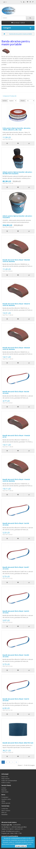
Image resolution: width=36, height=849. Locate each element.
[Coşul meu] (30, 2)
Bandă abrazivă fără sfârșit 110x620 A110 (16, 436)
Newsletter (5, 814)
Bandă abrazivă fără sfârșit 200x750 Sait (18, 743)
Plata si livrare (5, 778)
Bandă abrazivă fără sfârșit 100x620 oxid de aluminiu (16, 348)
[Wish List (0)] (27, 2)
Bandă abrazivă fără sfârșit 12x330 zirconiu (16, 524)
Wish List (4, 812)
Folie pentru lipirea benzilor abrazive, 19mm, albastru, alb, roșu (17, 129)
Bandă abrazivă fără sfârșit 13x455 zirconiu (16, 656)
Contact (4, 788)
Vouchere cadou (6, 799)
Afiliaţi (3, 801)
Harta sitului (5, 792)
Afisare (23, 100)
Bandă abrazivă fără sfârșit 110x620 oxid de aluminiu (16, 480)
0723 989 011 (10, 829)
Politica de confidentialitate (9, 780)
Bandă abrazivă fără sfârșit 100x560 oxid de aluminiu (16, 260)
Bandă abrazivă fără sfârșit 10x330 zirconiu (16, 392)
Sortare (5, 100)
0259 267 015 (19, 829)
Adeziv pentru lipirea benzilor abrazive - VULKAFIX (18, 217)
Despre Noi (5, 777)
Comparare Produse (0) (9, 96)
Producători (5, 797)
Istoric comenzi (6, 810)
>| (16, 762)
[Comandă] (33, 2)
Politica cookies (6, 782)
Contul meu (5, 808)
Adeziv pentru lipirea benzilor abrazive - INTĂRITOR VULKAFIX (18, 173)
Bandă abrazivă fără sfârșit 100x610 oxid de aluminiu (16, 304)
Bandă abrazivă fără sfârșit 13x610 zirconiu (16, 700)
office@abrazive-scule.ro (13, 831)
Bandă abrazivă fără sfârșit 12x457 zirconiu (16, 568)
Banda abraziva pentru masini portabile (20, 34)
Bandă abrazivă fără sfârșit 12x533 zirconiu (16, 612)
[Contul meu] (24, 2)
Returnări (4, 790)
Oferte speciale (6, 803)
